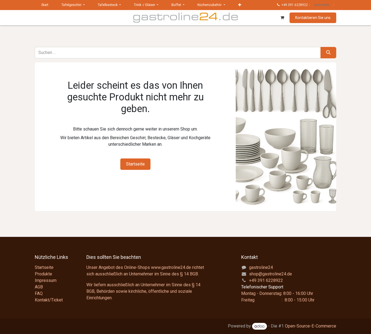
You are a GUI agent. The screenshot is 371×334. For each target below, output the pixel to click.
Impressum (45, 280)
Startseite (135, 164)
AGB (39, 287)
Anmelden (322, 5)
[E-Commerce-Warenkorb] (282, 17)
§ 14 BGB (189, 273)
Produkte (43, 273)
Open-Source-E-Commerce (310, 326)
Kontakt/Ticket (49, 300)
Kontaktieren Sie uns (313, 17)
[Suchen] (328, 52)
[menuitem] (45, 4)
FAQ (39, 293)
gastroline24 (261, 267)
